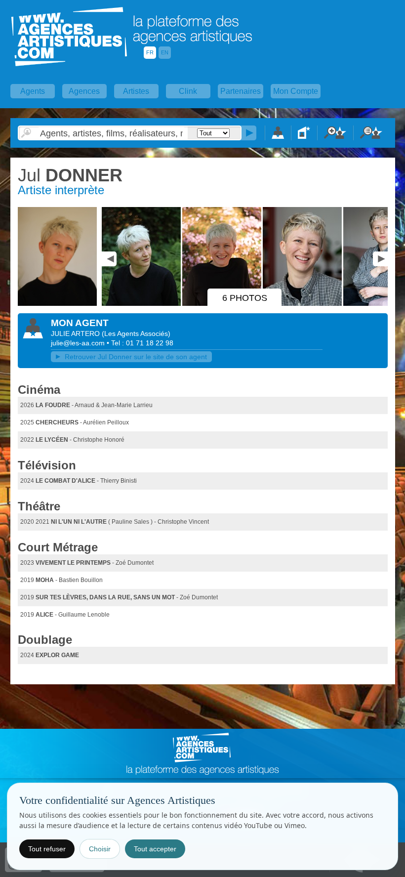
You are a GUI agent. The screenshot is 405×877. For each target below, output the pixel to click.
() (136, 333)
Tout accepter (155, 849)
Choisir (100, 849)
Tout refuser (47, 849)
